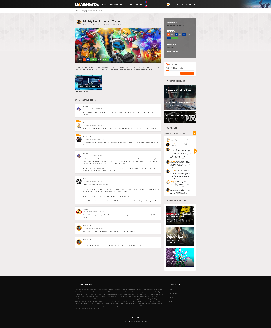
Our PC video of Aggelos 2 (177, 259)
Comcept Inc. (171, 54)
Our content (116, 4)
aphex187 (173, 144)
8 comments (124, 25)
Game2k (87, 25)
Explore (129, 4)
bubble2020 (87, 225)
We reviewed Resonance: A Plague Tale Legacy (177, 237)
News (104, 4)
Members (167, 133)
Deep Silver (170, 47)
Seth (84, 179)
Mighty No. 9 (175, 25)
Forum (139, 4)
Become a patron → (187, 73)
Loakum (172, 149)
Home (77, 11)
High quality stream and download (89, 87)
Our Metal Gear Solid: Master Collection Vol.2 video (178, 216)
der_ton (172, 139)
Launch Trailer (82, 92)
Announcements (180, 133)
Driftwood (173, 181)
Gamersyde (129, 321)
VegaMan (86, 209)
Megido (85, 106)
